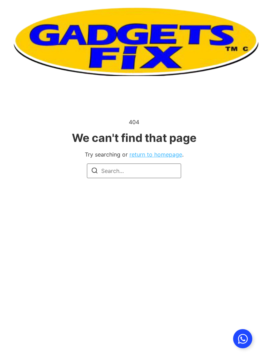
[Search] (94, 171)
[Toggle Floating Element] (242, 338)
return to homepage (155, 154)
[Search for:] (134, 171)
